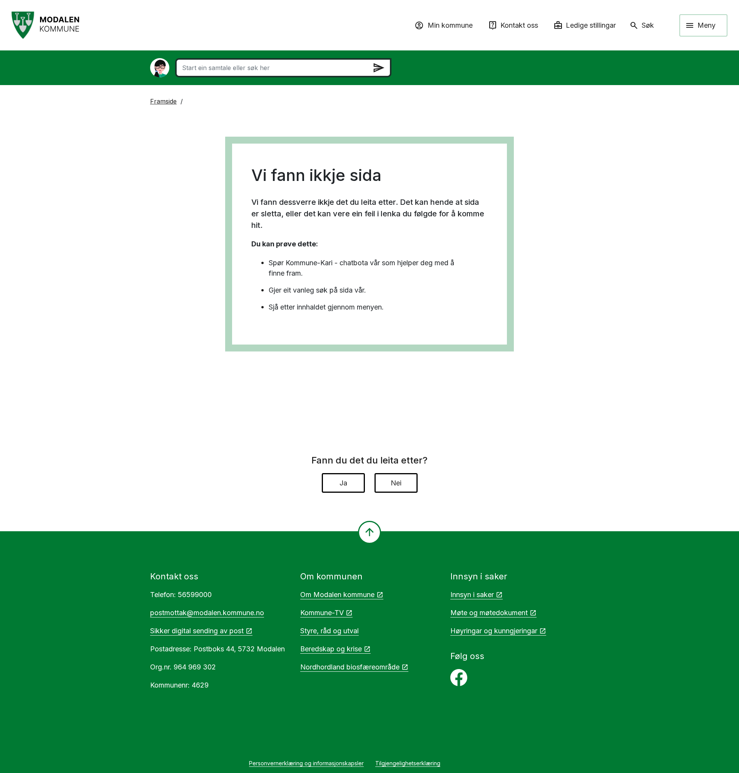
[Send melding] (379, 68)
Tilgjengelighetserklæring (407, 763)
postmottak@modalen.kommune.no (207, 613)
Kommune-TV (322, 613)
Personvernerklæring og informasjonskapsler (306, 763)
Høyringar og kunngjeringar (493, 631)
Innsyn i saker (472, 595)
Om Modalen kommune (337, 595)
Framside (163, 101)
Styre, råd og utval (329, 631)
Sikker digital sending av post (197, 631)
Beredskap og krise (331, 649)
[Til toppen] (369, 532)
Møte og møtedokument (489, 613)
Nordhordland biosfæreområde (350, 667)
